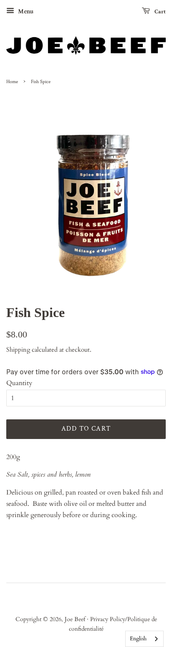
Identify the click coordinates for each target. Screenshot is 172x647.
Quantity (19, 383)
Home (12, 82)
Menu (24, 11)
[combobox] (144, 639)
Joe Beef (76, 619)
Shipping (18, 349)
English (138, 638)
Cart (159, 11)
